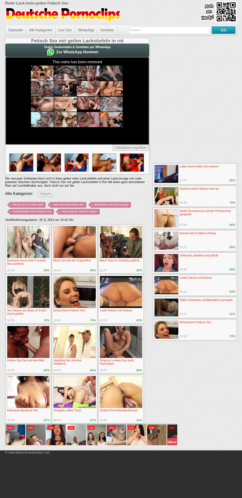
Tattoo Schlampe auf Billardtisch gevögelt (206, 300)
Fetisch (45, 194)
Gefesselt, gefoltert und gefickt (199, 255)
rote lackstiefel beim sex (68, 204)
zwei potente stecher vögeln (79, 211)
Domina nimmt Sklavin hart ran (199, 188)
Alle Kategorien (40, 30)
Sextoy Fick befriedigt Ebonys (119, 410)
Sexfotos (107, 30)
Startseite (15, 30)
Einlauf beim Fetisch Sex (69, 310)
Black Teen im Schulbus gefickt (119, 260)
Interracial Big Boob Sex (22, 410)
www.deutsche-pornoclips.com (29, 452)
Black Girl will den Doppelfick (72, 260)
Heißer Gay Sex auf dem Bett (25, 360)
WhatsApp (86, 30)
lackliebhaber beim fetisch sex (32, 211)
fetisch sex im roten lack (28, 204)
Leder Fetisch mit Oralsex (116, 310)
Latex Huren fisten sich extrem (199, 166)
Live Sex (65, 30)
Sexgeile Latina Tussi (67, 410)
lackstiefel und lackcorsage (111, 204)
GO (223, 30)
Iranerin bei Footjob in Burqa (198, 233)
